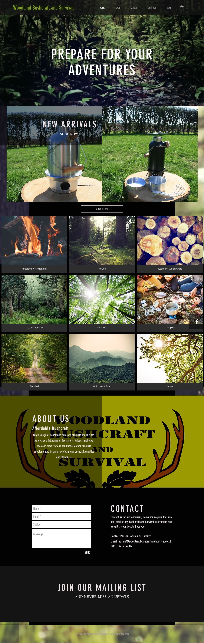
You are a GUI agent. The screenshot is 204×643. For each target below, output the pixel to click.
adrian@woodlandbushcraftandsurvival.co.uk (145, 541)
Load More (102, 209)
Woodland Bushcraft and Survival (43, 7)
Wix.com (125, 634)
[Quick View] (54, 154)
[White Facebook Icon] (197, 322)
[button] (183, 6)
